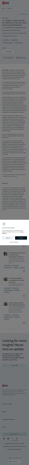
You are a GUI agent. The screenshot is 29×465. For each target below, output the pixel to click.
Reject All (8, 238)
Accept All (21, 238)
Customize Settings (14, 242)
